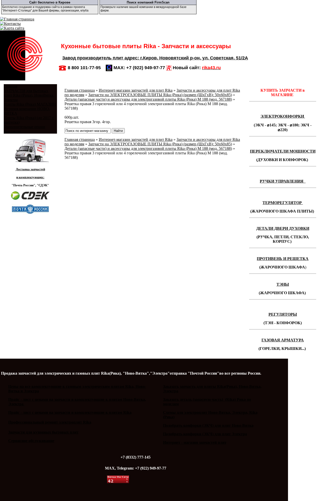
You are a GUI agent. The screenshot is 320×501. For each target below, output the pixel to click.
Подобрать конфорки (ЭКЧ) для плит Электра (205, 434)
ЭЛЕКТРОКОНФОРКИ (282, 116)
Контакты (12, 131)
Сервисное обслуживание (31, 441)
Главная (10, 86)
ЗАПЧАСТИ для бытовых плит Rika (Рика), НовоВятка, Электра (29, 95)
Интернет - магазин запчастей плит (194, 442)
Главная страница (79, 90)
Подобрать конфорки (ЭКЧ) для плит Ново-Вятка (208, 425)
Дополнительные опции (24, 127)
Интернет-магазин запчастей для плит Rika (135, 90)
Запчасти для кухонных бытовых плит (43, 432)
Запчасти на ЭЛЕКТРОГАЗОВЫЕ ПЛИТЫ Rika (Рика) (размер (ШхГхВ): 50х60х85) (160, 95)
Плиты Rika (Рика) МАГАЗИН (30, 104)
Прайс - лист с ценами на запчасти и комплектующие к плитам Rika (70, 412)
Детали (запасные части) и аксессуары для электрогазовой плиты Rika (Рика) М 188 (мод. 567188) (148, 99)
